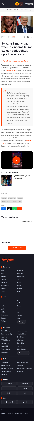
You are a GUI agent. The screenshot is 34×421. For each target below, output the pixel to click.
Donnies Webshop (7, 368)
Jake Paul (4, 337)
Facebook (9, 383)
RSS (25, 393)
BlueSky (9, 393)
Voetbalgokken (6, 371)
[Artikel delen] (24, 37)
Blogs (19, 291)
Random (20, 273)
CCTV (3, 312)
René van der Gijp (6, 334)
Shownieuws (5, 285)
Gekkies (3, 288)
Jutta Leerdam (5, 343)
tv (18, 309)
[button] (31, 10)
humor (19, 306)
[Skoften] (7, 259)
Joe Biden (4, 352)
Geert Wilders (21, 334)
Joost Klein (4, 346)
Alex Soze (20, 340)
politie (3, 309)
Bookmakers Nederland (24, 368)
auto (18, 312)
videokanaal (26, 221)
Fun (2, 270)
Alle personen (22, 353)
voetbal (19, 315)
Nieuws (3, 276)
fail (2, 300)
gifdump (19, 303)
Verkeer (3, 279)
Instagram (4, 315)
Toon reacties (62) (17, 248)
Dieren (19, 282)
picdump (20, 300)
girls (18, 318)
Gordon (19, 346)
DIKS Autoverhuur (22, 362)
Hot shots (27, 10)
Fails (2, 273)
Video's (16, 10)
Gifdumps (4, 282)
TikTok (3, 321)
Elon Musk (20, 337)
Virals (21, 10)
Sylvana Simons (11, 70)
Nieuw (4, 10)
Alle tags (21, 322)
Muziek (19, 288)
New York (20, 198)
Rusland (3, 318)
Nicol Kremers (21, 349)
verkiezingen (12, 198)
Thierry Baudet (5, 349)
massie (13, 36)
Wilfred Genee (5, 340)
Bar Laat (4, 198)
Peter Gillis (20, 343)
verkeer (3, 306)
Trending (10, 10)
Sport (19, 285)
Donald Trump (17, 201)
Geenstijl (20, 365)
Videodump (4, 362)
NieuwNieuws (5, 365)
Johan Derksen (22, 331)
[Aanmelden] (29, 3)
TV (18, 279)
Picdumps (20, 270)
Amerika (4, 303)
